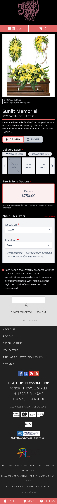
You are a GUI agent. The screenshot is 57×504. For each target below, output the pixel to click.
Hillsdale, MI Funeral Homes (19, 465)
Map (30, 501)
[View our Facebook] (20, 375)
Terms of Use (28, 491)
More (7, 132)
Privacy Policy (15, 486)
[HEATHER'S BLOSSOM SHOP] (28, 20)
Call (10, 501)
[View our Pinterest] (31, 375)
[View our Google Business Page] (25, 375)
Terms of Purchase (37, 486)
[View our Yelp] (36, 375)
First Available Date (40, 153)
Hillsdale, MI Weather (14, 475)
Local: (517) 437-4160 (28, 399)
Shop (16, 28)
